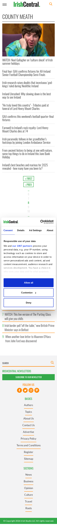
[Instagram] (31, 390)
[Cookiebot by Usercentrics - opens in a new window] (41, 222)
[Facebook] (19, 390)
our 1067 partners (22, 246)
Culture (28, 494)
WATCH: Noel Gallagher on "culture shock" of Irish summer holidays (27, 61)
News (28, 474)
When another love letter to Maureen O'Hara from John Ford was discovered (28, 338)
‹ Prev (28, 185)
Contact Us (28, 425)
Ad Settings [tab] (35, 230)
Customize (27, 292)
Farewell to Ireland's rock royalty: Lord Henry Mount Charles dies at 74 (25, 129)
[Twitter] (25, 390)
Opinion (28, 488)
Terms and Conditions (29, 445)
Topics (28, 411)
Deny (28, 302)
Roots (28, 508)
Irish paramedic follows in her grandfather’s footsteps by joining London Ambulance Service (26, 140)
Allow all (28, 282)
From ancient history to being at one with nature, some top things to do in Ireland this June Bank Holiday (27, 154)
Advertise (28, 431)
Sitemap (28, 458)
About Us (28, 418)
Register (28, 452)
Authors (28, 405)
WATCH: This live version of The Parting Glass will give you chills (28, 316)
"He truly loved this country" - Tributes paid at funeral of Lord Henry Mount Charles (25, 106)
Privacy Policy (28, 438)
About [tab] (50, 230)
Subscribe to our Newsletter (29, 377)
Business (28, 481)
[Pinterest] (36, 390)
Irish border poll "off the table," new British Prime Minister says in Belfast (29, 327)
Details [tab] (21, 230)
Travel (28, 501)
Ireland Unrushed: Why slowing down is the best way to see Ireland (26, 95)
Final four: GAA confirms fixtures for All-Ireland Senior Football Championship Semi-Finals (26, 73)
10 (28, 211)
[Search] (50, 4)
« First (28, 178)
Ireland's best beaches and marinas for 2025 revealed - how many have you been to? (25, 166)
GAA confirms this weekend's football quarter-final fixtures (28, 118)
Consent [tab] (8, 230)
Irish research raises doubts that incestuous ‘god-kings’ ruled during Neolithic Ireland (27, 84)
